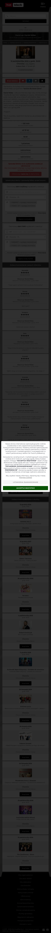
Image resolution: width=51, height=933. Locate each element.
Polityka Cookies (25, 477)
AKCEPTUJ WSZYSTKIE (25, 488)
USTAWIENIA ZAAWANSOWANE (25, 482)
